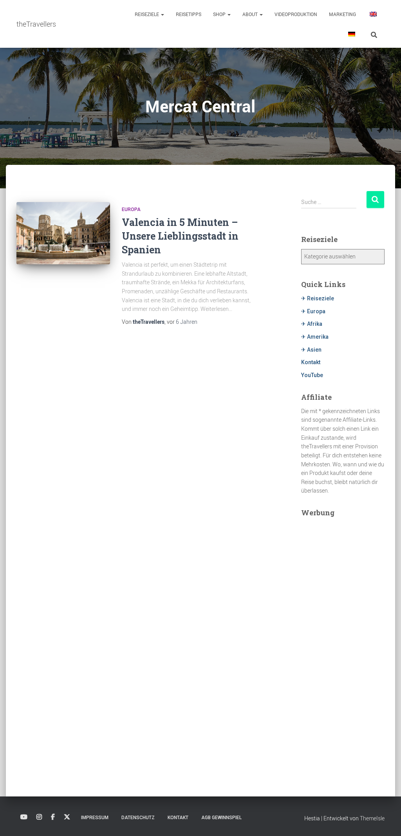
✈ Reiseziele (317, 298)
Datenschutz (138, 817)
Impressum (94, 817)
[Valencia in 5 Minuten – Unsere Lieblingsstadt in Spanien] (63, 233)
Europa (131, 209)
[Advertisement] (343, 639)
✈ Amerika (315, 337)
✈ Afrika (311, 324)
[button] (162, 14)
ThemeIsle (372, 818)
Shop (220, 14)
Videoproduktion (296, 14)
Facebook (53, 817)
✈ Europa (313, 311)
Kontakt (310, 362)
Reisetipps (188, 14)
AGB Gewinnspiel (221, 817)
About (250, 14)
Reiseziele (147, 14)
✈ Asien (311, 350)
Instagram (39, 817)
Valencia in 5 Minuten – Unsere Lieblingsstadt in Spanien (180, 236)
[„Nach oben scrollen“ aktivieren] (386, 820)
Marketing (342, 14)
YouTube (312, 375)
